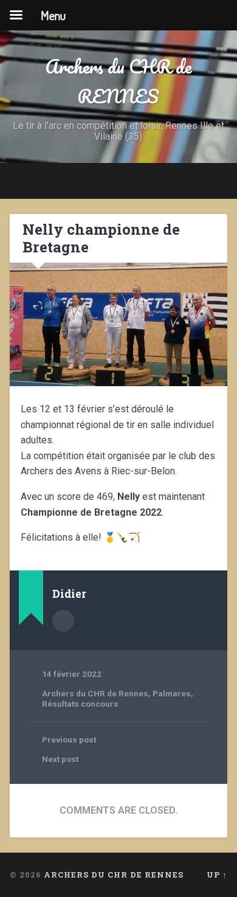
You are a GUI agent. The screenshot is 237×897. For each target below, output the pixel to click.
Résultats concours (80, 703)
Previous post (69, 739)
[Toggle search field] (218, 181)
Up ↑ (217, 874)
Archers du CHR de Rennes (95, 693)
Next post (60, 759)
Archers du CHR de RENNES (118, 81)
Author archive (63, 621)
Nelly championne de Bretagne (101, 238)
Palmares (172, 693)
